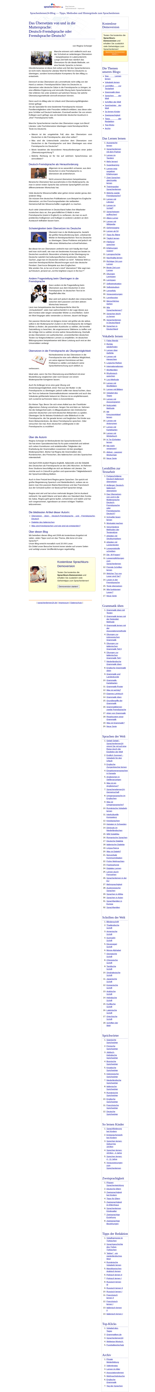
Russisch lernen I (114, 1291)
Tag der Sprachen (114, 1386)
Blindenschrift (112, 922)
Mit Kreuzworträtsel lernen (113, 414)
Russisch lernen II (114, 1288)
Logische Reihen (114, 363)
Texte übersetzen (114, 586)
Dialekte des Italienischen (43, 522)
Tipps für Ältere (113, 235)
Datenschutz (76, 603)
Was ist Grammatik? (115, 723)
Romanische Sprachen (116, 837)
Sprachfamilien (113, 907)
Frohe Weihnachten (115, 861)
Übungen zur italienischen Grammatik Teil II (114, 646)
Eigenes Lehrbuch (114, 694)
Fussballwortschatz (115, 1345)
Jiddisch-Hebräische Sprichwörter (112, 1055)
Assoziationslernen (115, 1372)
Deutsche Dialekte (114, 841)
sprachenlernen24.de (47, 603)
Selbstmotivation (113, 284)
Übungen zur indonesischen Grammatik (113, 637)
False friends (112, 340)
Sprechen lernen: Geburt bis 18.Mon (114, 1144)
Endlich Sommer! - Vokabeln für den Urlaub (114, 758)
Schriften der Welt (113, 102)
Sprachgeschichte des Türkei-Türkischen (114, 1247)
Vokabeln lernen (112, 82)
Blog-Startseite (69, 6)
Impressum (81, 8)
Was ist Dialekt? (113, 851)
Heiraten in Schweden (116, 824)
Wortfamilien (112, 370)
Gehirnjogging (112, 228)
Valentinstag (112, 1366)
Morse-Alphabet (113, 950)
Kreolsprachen (113, 821)
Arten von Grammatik (116, 713)
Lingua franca (112, 848)
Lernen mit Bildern (114, 389)
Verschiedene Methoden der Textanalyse (112, 529)
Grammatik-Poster (114, 686)
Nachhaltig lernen (114, 258)
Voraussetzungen (114, 294)
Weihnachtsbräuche (115, 1376)
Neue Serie (111, 458)
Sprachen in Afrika (114, 894)
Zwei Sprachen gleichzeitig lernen (113, 180)
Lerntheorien (112, 298)
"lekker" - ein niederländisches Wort (114, 1256)
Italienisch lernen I (114, 1314)
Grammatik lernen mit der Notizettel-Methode (116, 619)
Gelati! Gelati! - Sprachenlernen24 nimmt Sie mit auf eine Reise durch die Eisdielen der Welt (116, 746)
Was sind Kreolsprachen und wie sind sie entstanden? (56, 526)
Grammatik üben (112, 92)
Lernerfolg (111, 291)
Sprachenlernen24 (70, 8)
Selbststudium (112, 287)
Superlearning (112, 165)
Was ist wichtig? (113, 690)
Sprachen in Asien (114, 897)
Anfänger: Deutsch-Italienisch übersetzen (115, 488)
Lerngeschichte (113, 254)
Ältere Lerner (112, 218)
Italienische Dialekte (115, 844)
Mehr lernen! (112, 161)
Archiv (108, 128)
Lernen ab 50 (112, 231)
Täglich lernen (112, 238)
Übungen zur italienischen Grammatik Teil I (113, 655)
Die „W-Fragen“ (113, 555)
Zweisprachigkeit (112, 115)
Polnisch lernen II (114, 1275)
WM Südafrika (112, 834)
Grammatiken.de (114, 1334)
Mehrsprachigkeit (114, 884)
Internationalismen (114, 366)
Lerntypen (111, 280)
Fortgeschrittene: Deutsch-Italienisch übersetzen (115, 479)
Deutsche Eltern (113, 1189)
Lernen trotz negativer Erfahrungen (112, 171)
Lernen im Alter (113, 1369)
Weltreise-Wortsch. (115, 1341)
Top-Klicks (109, 125)
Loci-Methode (112, 379)
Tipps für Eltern (113, 1198)
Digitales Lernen (113, 868)
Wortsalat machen (114, 523)
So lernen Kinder (112, 112)
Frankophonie (112, 865)
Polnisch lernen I (114, 1278)
